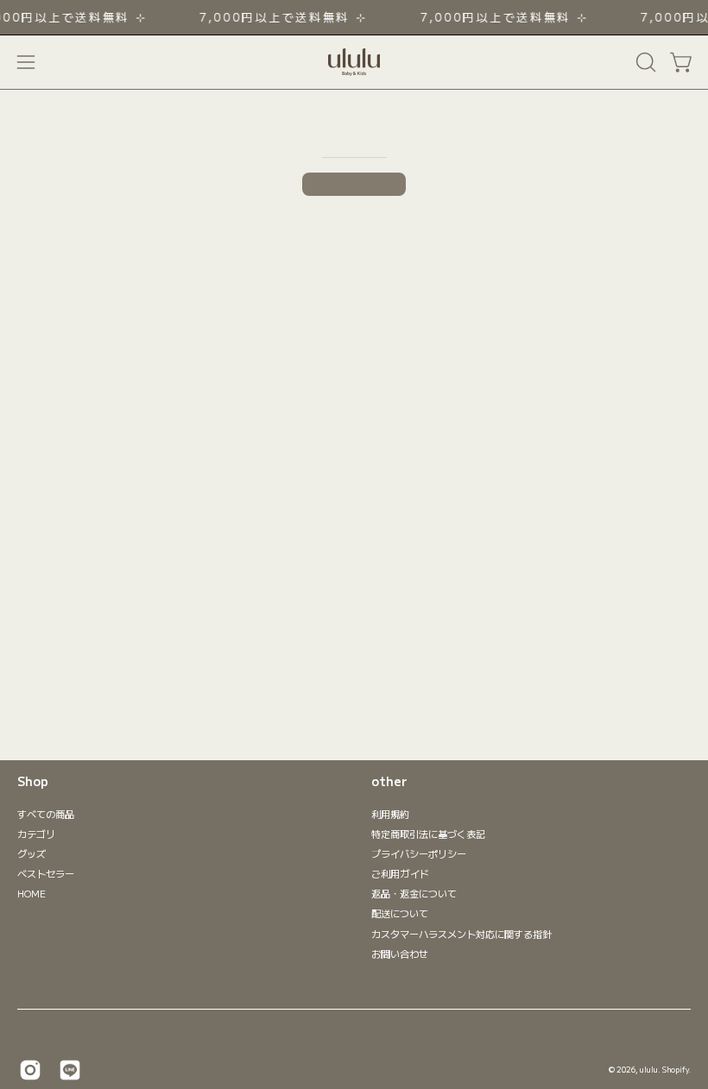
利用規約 (390, 814)
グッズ (31, 853)
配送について (399, 913)
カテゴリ (36, 833)
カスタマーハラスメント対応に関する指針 (461, 933)
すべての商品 (45, 814)
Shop (32, 782)
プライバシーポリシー (418, 853)
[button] (644, 62)
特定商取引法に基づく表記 (428, 833)
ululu (649, 1069)
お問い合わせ (399, 953)
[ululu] (354, 62)
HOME (31, 893)
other (389, 782)
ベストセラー (45, 873)
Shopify (675, 1069)
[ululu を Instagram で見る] (30, 1070)
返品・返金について (414, 893)
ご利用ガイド (400, 873)
